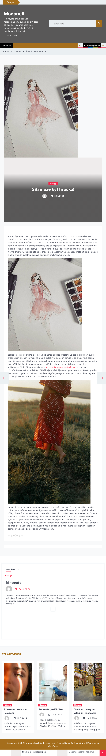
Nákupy (53, 183)
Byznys (8, 575)
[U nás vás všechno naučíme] (19, 753)
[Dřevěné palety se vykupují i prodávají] (88, 682)
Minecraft (13, 583)
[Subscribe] (103, 45)
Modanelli (15, 13)
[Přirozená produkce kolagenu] (18, 682)
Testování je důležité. (51, 709)
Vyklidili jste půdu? (81, 752)
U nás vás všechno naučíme (38, 752)
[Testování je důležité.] (53, 682)
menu (5, 45)
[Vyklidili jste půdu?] (66, 753)
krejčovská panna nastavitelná (60, 367)
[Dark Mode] (80, 45)
